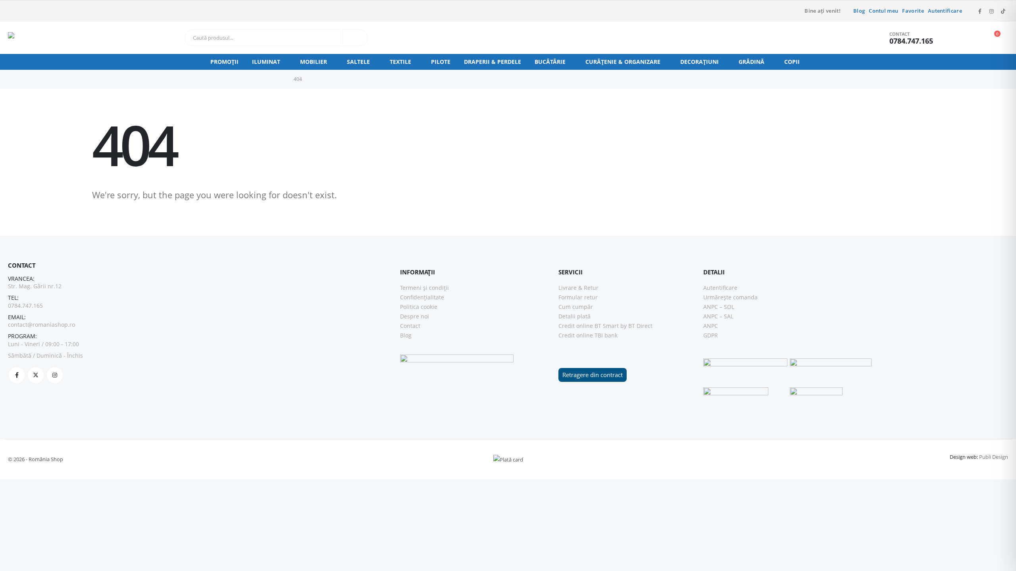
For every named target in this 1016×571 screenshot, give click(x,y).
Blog (859, 11)
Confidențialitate (422, 297)
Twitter (36, 375)
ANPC (710, 326)
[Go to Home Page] (280, 79)
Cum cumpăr (575, 306)
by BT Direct (636, 326)
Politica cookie (418, 306)
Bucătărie (550, 61)
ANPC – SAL (718, 316)
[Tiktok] (1003, 11)
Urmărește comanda (730, 297)
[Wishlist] (972, 38)
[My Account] (954, 38)
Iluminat (266, 61)
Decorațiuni (699, 61)
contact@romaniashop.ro (41, 324)
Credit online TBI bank (588, 335)
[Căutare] (355, 38)
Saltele (358, 61)
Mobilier (313, 61)
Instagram (55, 375)
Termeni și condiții (424, 287)
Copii (792, 61)
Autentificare (945, 11)
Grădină (751, 61)
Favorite (913, 11)
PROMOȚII (224, 61)
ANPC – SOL (718, 306)
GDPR (710, 335)
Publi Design (993, 456)
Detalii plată (574, 316)
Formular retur (578, 297)
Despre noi (414, 316)
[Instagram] (991, 11)
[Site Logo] (24, 37)
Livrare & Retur (578, 287)
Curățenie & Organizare (622, 61)
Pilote (440, 61)
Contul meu (883, 11)
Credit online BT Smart (588, 326)
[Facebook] (980, 11)
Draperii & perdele (492, 61)
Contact (410, 326)
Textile (400, 61)
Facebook (17, 375)
